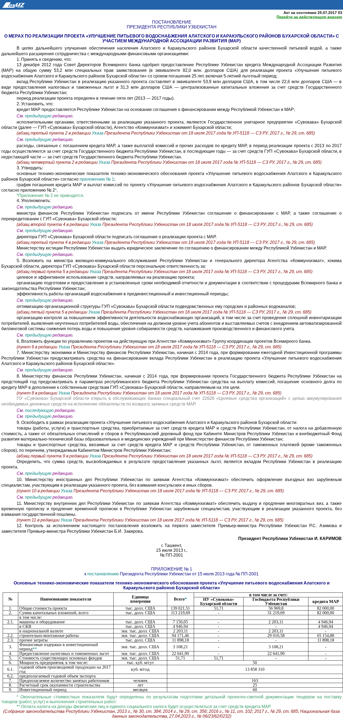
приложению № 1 (97, 179)
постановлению (103, 574)
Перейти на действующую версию (309, 17)
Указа (98, 133)
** (34, 649)
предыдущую (38, 116)
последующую (39, 410)
